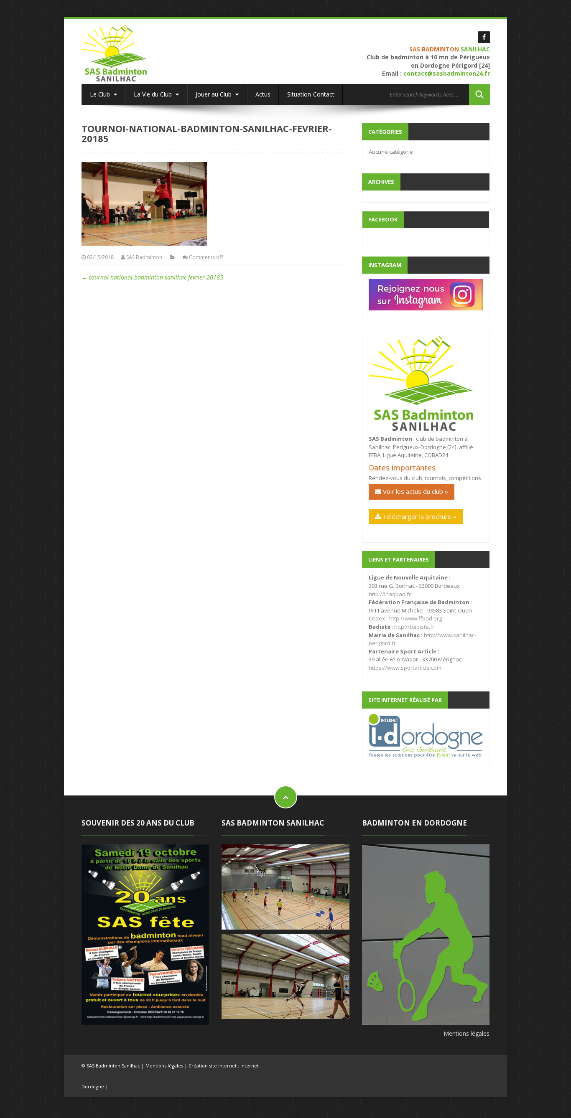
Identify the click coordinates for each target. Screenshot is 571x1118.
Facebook (383, 219)
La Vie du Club (153, 94)
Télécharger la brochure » (418, 516)
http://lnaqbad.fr (390, 594)
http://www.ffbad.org (415, 618)
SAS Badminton (144, 257)
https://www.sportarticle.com (405, 667)
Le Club (101, 94)
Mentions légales (466, 1033)
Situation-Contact (310, 94)
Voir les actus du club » (414, 491)
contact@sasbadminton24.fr (446, 73)
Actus (262, 94)
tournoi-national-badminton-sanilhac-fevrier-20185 (152, 277)
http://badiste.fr (414, 626)
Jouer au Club (214, 94)
